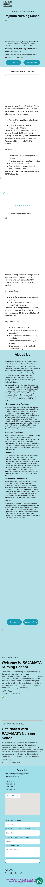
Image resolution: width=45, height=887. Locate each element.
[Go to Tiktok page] (21, 873)
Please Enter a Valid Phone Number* (17, 829)
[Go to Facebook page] (5, 873)
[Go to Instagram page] (11, 873)
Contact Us (13, 62)
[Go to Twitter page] (16, 873)
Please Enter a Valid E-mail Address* (17, 837)
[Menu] (40, 4)
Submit (22, 861)
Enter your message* (12, 845)
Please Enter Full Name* (13, 820)
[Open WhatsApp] (39, 880)
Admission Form (32, 62)
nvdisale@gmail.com (12, 776)
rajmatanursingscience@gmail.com (17, 773)
